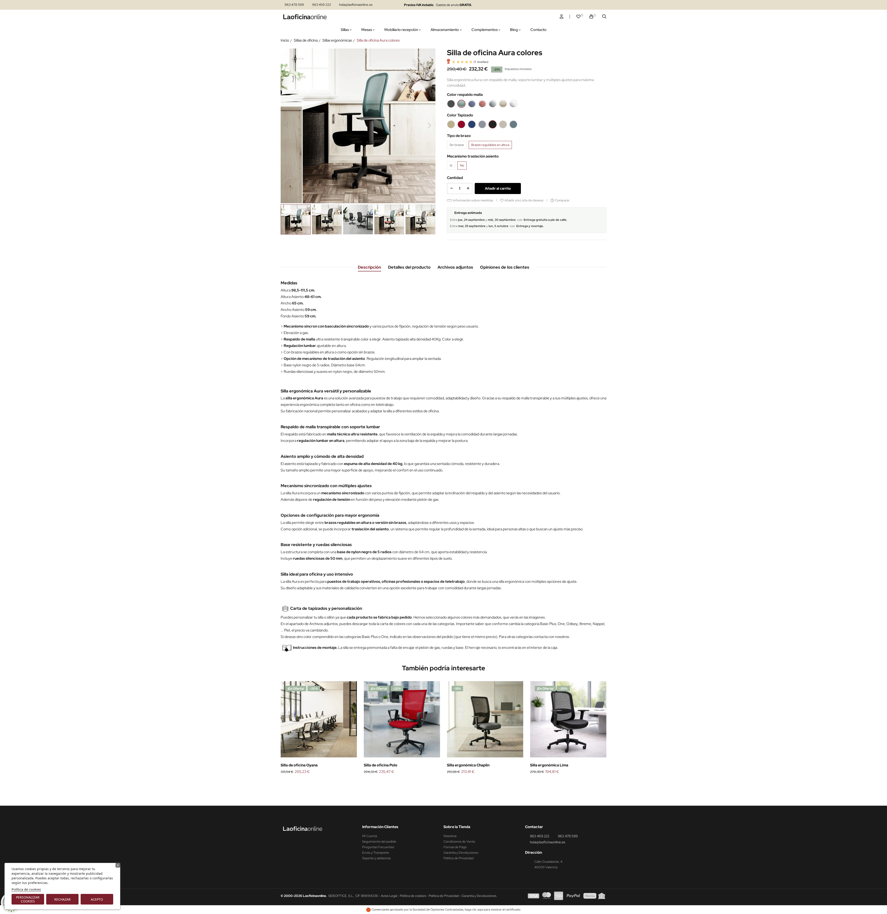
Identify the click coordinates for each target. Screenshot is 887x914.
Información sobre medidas (473, 200)
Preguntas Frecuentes (378, 847)
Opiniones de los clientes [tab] (504, 267)
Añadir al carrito (498, 188)
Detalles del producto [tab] (409, 267)
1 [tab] (441, 782)
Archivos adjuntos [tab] (455, 267)
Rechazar (62, 899)
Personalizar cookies (27, 899)
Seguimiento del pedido (379, 841)
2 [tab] (446, 782)
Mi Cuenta (369, 836)
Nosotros (450, 836)
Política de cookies (26, 889)
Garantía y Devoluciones (461, 852)
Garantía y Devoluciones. (479, 896)
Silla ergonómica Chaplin (468, 765)
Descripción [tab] (369, 267)
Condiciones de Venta (459, 841)
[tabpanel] (318, 728)
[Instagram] (562, 5)
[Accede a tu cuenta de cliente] (561, 16)
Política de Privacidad (459, 858)
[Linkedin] (571, 5)
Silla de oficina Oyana (299, 765)
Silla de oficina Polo (380, 765)
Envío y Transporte (375, 852)
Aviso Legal (389, 896)
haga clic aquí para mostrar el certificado (492, 909)
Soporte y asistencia (376, 858)
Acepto (97, 899)
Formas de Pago (455, 847)
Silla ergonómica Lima (549, 765)
